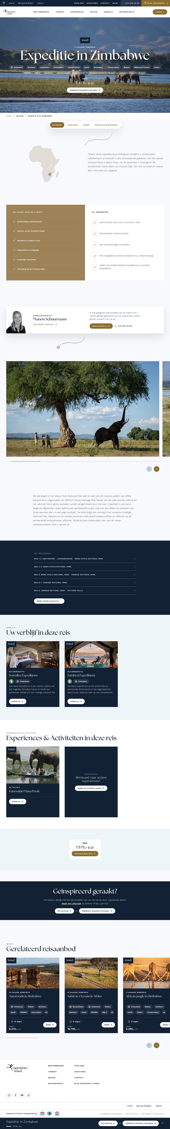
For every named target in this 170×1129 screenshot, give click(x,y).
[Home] (3, 3)
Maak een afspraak (71, 903)
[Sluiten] (162, 1123)
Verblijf (86, 125)
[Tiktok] (28, 1095)
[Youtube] (22, 1095)
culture (40, 3)
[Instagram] (9, 1095)
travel (11, 3)
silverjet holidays (25, 3)
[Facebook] (15, 1095)
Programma (72, 125)
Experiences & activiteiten (106, 125)
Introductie (57, 125)
